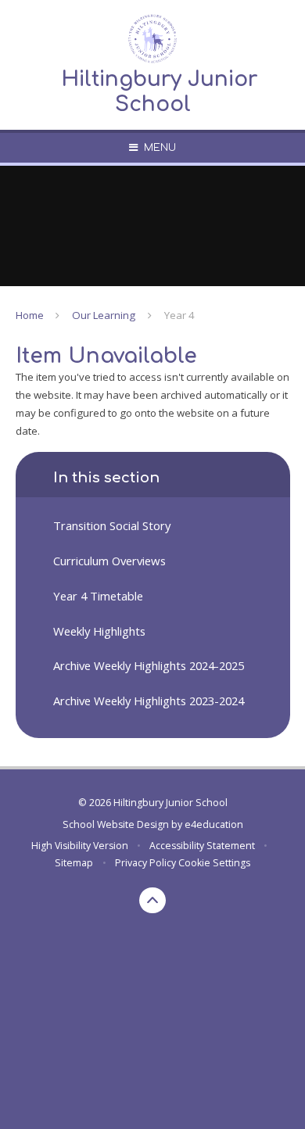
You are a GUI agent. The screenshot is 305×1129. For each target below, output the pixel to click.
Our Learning (103, 315)
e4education (214, 824)
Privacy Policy (145, 862)
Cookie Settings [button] (214, 862)
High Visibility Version (79, 845)
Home (30, 315)
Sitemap (74, 862)
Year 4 (179, 315)
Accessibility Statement (202, 845)
